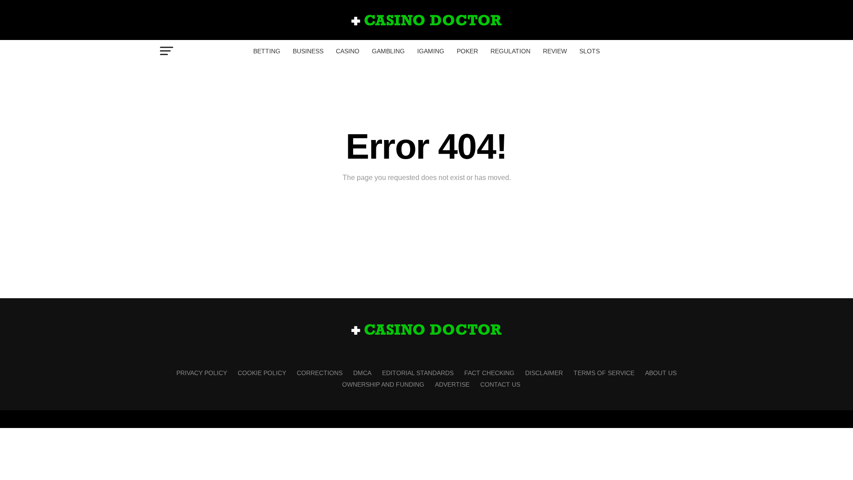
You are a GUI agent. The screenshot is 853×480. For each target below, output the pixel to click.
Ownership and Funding (383, 384)
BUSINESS (308, 51)
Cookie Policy (262, 372)
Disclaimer (544, 372)
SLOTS (589, 51)
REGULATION (510, 51)
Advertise (452, 384)
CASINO (347, 51)
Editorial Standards (418, 372)
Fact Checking (489, 372)
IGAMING (430, 51)
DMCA (362, 372)
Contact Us (500, 384)
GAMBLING (388, 51)
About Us (661, 372)
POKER (467, 51)
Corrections (320, 372)
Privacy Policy (201, 372)
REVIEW (555, 51)
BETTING (266, 51)
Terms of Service (604, 372)
